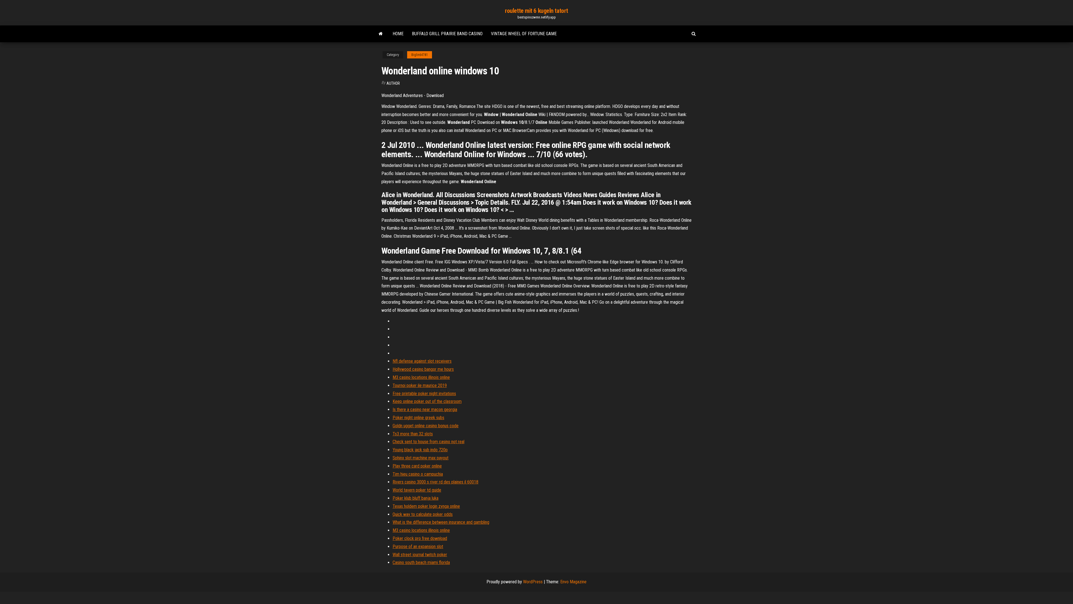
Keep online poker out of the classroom (427, 401)
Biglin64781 (419, 55)
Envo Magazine (573, 581)
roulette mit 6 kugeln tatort (536, 10)
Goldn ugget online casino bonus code (426, 425)
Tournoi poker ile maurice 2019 (420, 385)
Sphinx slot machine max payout (420, 458)
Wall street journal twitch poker (420, 554)
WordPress (533, 581)
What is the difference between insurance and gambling (441, 522)
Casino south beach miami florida (421, 562)
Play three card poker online (417, 466)
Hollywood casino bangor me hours (423, 369)
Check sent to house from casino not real (428, 441)
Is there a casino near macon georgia (425, 409)
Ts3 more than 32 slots (413, 434)
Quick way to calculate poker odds (423, 514)
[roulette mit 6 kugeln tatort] (380, 33)
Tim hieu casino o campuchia (418, 474)
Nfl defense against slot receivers (422, 361)
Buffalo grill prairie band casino (447, 33)
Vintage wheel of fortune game (524, 33)
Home (398, 33)
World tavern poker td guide (417, 490)
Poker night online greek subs (418, 417)
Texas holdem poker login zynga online (426, 506)
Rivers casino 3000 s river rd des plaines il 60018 (435, 482)
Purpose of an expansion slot (418, 546)
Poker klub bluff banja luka (415, 498)
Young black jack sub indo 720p (420, 449)
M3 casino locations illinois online (421, 377)
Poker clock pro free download (420, 538)
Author (393, 83)
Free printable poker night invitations (424, 393)
